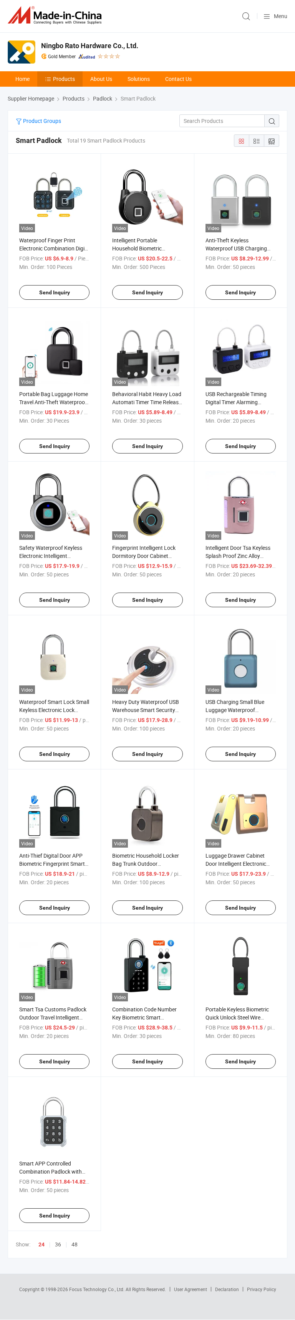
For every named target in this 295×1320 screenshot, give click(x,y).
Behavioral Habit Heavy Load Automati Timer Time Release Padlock (146, 402)
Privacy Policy (261, 1289)
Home (22, 78)
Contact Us (178, 78)
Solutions (139, 78)
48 (74, 1244)
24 (41, 1244)
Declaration (227, 1289)
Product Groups (41, 120)
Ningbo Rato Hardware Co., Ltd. (89, 46)
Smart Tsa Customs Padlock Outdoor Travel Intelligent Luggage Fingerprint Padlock (53, 1017)
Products (64, 78)
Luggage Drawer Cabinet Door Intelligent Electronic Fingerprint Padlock (236, 863)
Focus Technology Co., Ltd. (97, 1289)
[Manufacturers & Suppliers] (56, 15)
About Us (101, 78)
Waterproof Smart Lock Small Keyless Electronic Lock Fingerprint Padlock (54, 710)
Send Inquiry (54, 292)
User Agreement (190, 1289)
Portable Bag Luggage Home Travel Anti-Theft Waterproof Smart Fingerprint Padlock (53, 402)
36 (58, 1244)
